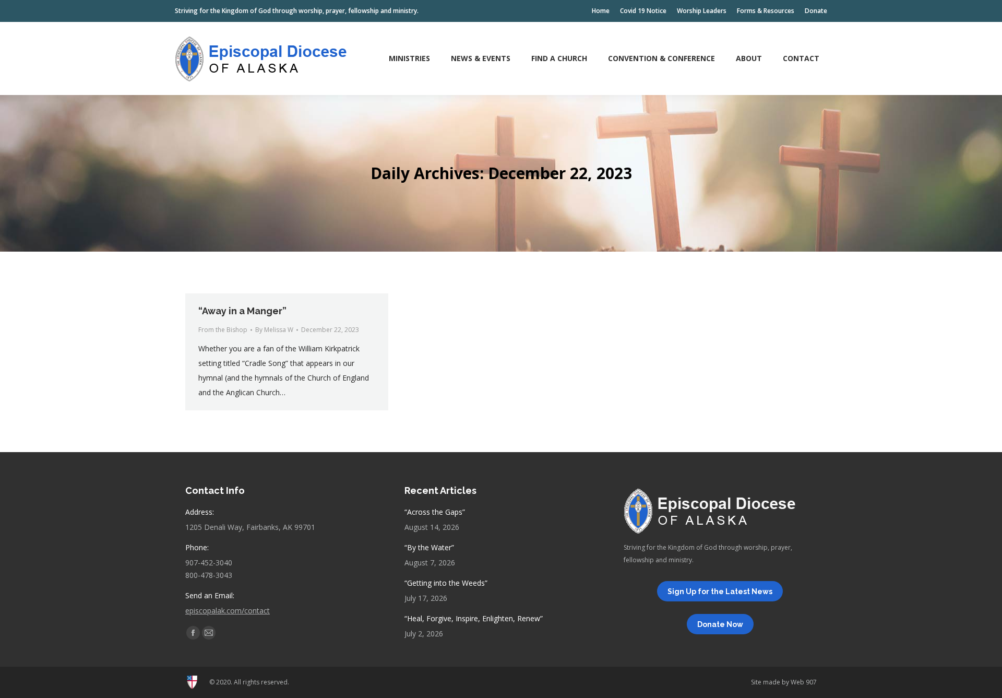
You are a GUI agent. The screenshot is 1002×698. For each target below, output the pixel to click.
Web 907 (804, 682)
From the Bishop (222, 329)
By (274, 329)
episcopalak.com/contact (227, 611)
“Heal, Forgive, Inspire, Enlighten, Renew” (473, 618)
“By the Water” (429, 547)
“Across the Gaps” (434, 512)
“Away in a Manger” (242, 310)
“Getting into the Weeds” (445, 583)
